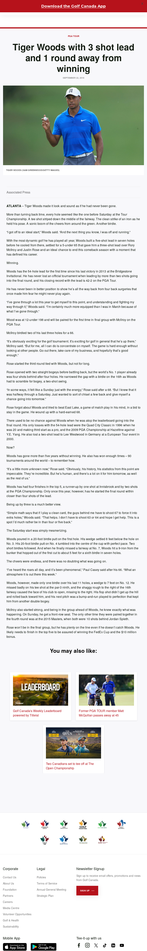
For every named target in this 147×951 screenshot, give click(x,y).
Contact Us (9, 877)
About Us (8, 883)
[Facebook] (78, 945)
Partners (8, 896)
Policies (41, 877)
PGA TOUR (73, 36)
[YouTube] (121, 945)
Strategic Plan (45, 896)
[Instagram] (87, 945)
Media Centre (11, 908)
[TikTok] (104, 945)
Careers (8, 902)
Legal (41, 868)
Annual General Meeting (51, 889)
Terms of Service (47, 883)
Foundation (10, 889)
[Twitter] (96, 945)
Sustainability (11, 926)
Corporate (10, 868)
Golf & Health (11, 920)
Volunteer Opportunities (17, 914)
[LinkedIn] (113, 945)
